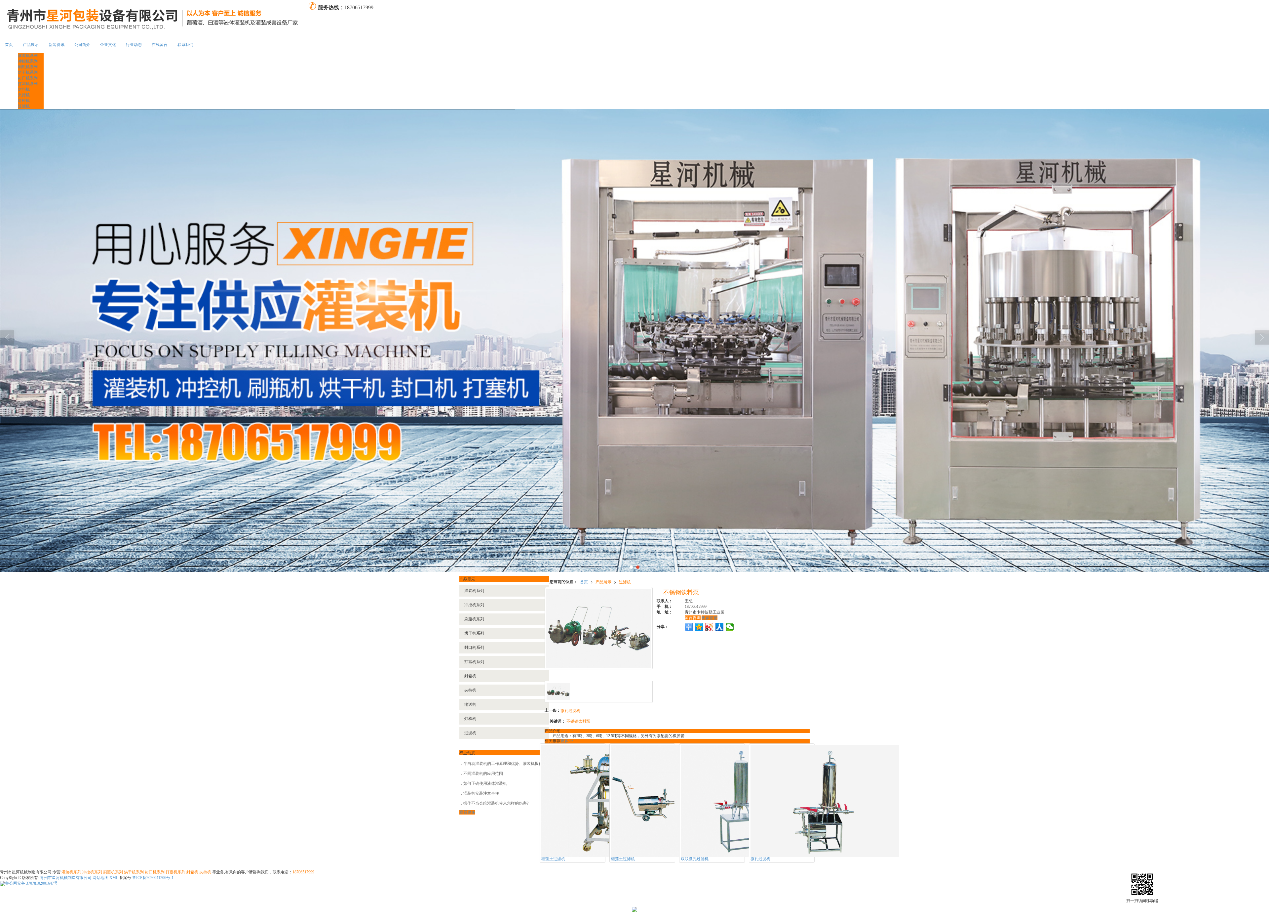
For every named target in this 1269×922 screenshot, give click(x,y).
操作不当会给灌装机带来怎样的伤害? (495, 803)
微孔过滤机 (570, 710)
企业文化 (108, 44)
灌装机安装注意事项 (481, 793)
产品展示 (31, 44)
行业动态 (134, 44)
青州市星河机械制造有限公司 (66, 877)
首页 (9, 44)
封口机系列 (28, 78)
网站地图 (100, 877)
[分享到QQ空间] (699, 627)
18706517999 (303, 872)
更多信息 (709, 617)
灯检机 (24, 100)
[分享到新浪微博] (709, 627)
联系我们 (185, 44)
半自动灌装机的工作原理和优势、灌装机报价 (503, 763)
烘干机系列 (28, 72)
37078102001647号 (31, 883)
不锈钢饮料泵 (578, 721)
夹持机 (24, 95)
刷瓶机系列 (28, 66)
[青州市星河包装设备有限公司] (154, 18)
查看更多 (467, 812)
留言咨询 (693, 617)
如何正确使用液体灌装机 (485, 783)
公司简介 (82, 44)
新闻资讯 (56, 44)
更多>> (566, 740)
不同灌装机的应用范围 (483, 773)
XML (113, 877)
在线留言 (160, 44)
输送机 (470, 704)
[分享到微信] (730, 627)
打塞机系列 (28, 83)
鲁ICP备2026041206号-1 (152, 877)
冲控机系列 (28, 61)
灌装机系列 (28, 55)
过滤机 (24, 106)
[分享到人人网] (719, 627)
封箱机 (24, 89)
